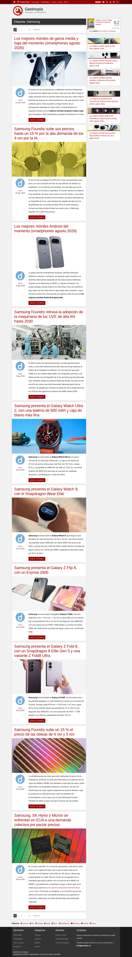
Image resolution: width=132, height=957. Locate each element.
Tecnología (35, 2)
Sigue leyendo (37, 120)
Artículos (37, 939)
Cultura (54, 2)
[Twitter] (114, 2)
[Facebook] (103, 2)
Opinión (37, 943)
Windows (76, 923)
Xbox (55, 923)
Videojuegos (45, 2)
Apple (48, 923)
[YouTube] (110, 2)
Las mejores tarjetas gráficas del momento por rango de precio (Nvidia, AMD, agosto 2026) (103, 118)
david (20, 100)
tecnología (103, 31)
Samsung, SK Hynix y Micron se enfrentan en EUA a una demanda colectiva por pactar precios (42, 820)
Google (40, 923)
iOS (32, 923)
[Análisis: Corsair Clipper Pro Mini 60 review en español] (91, 24)
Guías (60, 2)
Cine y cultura (18, 943)
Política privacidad (62, 943)
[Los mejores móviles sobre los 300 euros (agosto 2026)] (104, 41)
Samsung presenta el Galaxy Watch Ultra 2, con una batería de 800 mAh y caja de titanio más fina (48, 410)
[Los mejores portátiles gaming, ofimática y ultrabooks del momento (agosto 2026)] (104, 72)
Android (25, 923)
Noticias (37, 935)
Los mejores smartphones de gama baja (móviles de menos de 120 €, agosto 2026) (102, 135)
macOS (85, 923)
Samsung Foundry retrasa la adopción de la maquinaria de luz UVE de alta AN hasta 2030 (48, 316)
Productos (17, 947)
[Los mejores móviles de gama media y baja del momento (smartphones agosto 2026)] (104, 55)
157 (30, 29)
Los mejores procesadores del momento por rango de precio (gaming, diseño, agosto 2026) (103, 101)
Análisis (37, 947)
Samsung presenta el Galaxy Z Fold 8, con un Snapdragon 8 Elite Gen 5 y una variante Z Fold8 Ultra (47, 651)
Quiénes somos (61, 935)
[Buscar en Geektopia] (117, 2)
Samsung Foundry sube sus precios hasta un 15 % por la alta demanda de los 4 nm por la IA (48, 133)
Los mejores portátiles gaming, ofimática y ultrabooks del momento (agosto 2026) (102, 80)
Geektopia (25, 2)
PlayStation (65, 923)
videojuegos (112, 31)
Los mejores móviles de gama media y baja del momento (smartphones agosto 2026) (47, 43)
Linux (94, 923)
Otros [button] (66, 2)
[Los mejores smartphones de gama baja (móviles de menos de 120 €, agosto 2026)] (104, 128)
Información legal (61, 939)
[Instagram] (107, 2)
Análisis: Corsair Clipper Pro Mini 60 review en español (103, 22)
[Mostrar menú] (15, 2)
